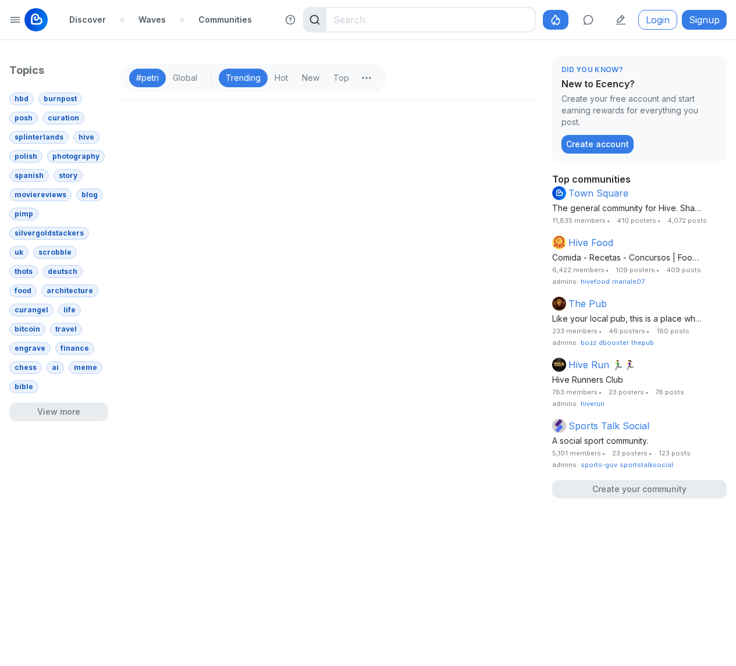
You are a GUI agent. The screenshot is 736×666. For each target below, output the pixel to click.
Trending (243, 78)
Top (341, 78)
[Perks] (555, 20)
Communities (225, 19)
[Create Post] (621, 20)
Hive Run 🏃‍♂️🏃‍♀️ (601, 365)
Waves (152, 19)
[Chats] (588, 20)
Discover (87, 19)
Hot (281, 78)
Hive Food (590, 242)
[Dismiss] (715, 70)
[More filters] (366, 78)
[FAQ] (290, 20)
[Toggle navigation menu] (15, 20)
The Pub (587, 303)
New (310, 78)
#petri (147, 78)
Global (185, 78)
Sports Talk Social (608, 426)
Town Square (598, 193)
